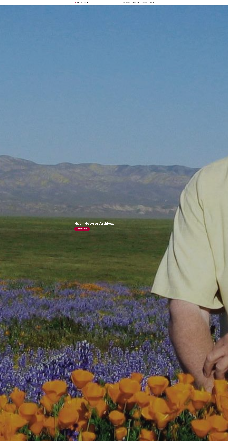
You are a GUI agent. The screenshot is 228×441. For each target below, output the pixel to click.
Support (152, 2)
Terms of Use (145, 2)
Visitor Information (136, 2)
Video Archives (126, 2)
